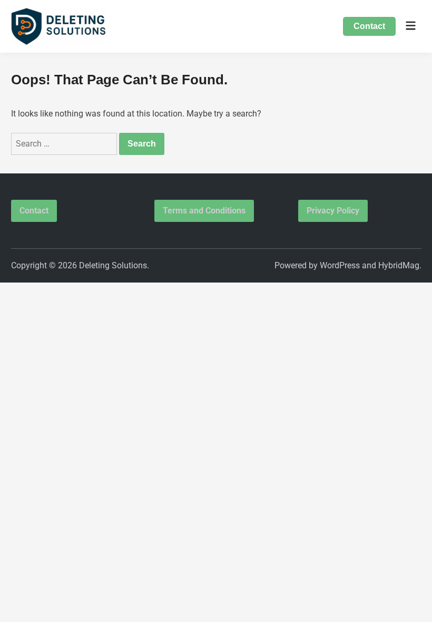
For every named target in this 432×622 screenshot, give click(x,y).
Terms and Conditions (204, 211)
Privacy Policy (333, 211)
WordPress (340, 265)
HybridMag (398, 265)
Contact (369, 26)
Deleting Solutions (113, 265)
